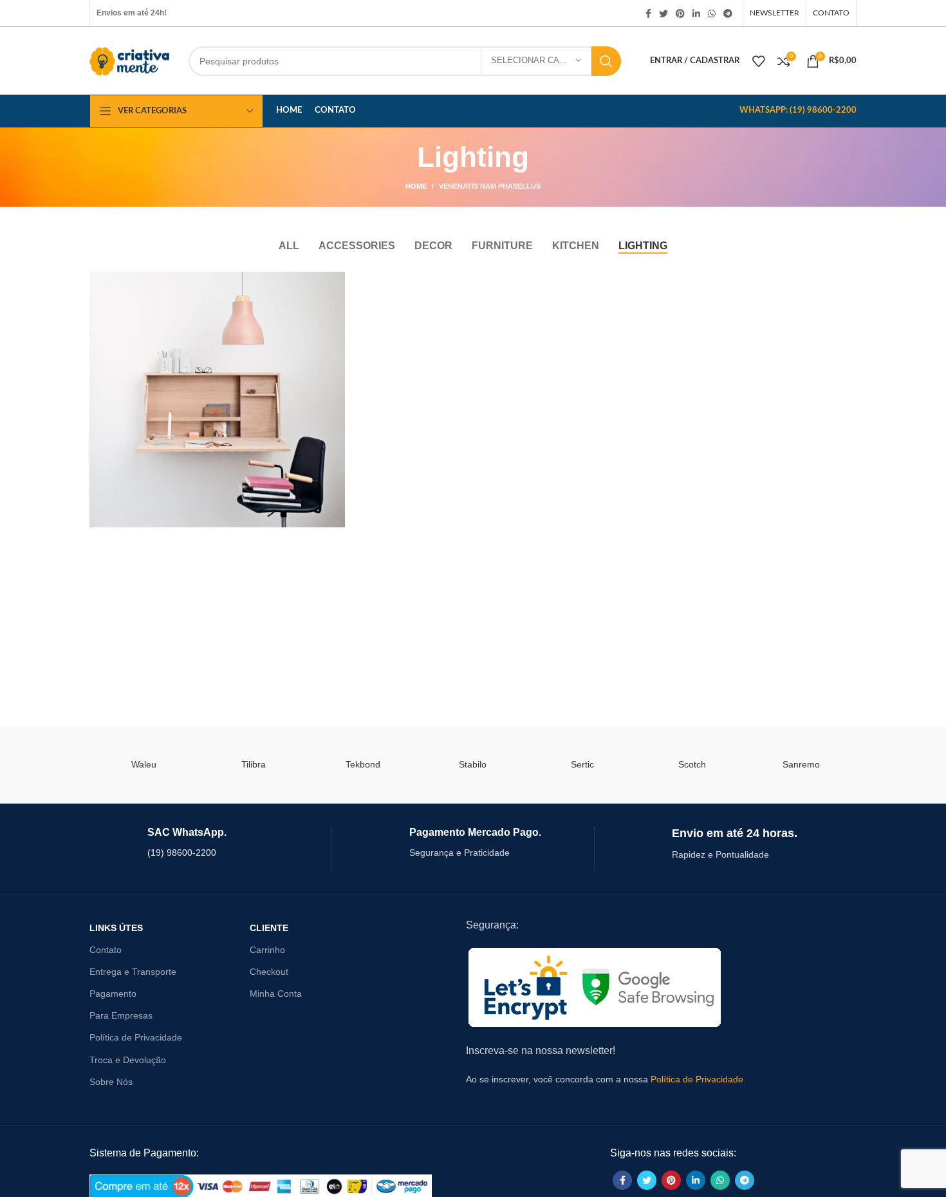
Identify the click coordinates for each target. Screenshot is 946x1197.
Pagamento (112, 993)
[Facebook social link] (648, 13)
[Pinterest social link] (680, 13)
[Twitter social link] (663, 13)
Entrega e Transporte (132, 971)
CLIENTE (269, 928)
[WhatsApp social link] (711, 13)
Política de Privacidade (135, 1037)
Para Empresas (121, 1015)
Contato (105, 950)
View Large (335, 281)
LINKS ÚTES (116, 928)
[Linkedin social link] (696, 13)
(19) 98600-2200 (181, 852)
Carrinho (267, 950)
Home (416, 186)
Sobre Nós (111, 1082)
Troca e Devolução (127, 1060)
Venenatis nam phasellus (490, 186)
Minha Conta (276, 993)
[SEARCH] (606, 61)
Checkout (269, 971)
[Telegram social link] (727, 13)
